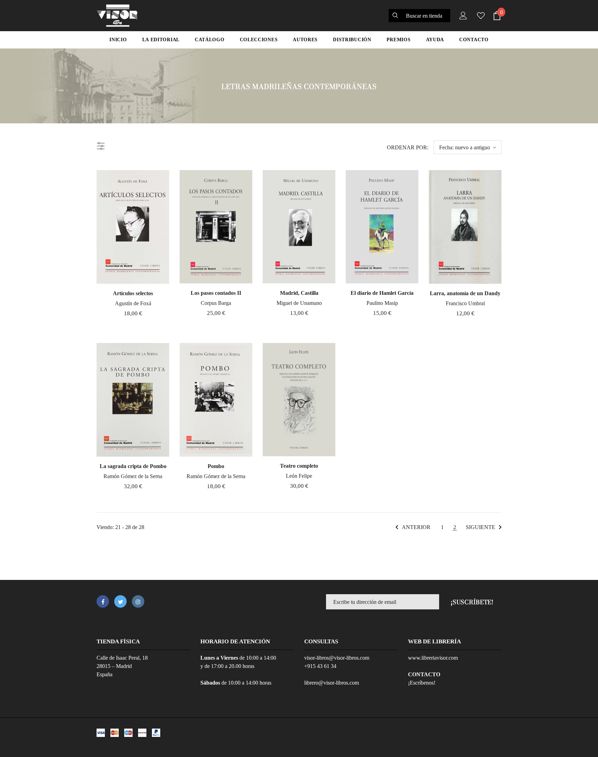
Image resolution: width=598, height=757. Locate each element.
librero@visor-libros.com (331, 683)
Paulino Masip (382, 303)
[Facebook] (103, 601)
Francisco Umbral (465, 303)
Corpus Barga (216, 303)
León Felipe (299, 476)
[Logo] (117, 15)
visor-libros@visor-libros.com (336, 658)
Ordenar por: (407, 147)
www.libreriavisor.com (433, 658)
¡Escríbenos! (421, 683)
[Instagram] (138, 601)
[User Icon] (461, 15)
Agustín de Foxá (133, 303)
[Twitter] (120, 601)
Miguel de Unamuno (299, 303)
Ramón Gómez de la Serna (132, 476)
